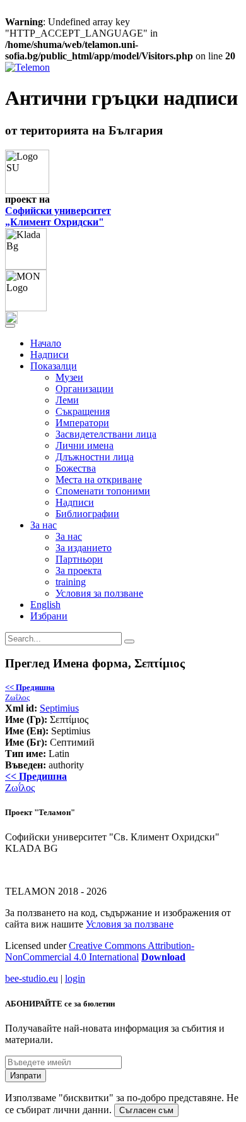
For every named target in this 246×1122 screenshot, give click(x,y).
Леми (67, 400)
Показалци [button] (53, 366)
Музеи (69, 377)
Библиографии (87, 513)
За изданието (84, 547)
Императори (82, 422)
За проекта (79, 570)
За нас (69, 536)
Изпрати (25, 1075)
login (75, 978)
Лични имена (85, 445)
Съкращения (83, 411)
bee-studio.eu (31, 978)
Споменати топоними (103, 491)
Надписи (49, 354)
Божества (76, 468)
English (45, 604)
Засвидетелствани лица (106, 434)
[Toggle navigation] (10, 326)
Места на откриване (99, 479)
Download (163, 957)
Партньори (79, 559)
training (71, 581)
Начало (45, 343)
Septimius (59, 708)
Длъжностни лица (95, 456)
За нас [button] (43, 525)
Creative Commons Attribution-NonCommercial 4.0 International (99, 951)
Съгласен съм (146, 1110)
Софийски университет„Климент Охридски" (58, 216)
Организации (85, 388)
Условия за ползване (99, 593)
